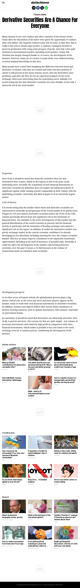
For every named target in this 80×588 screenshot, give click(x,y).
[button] (3, 2)
